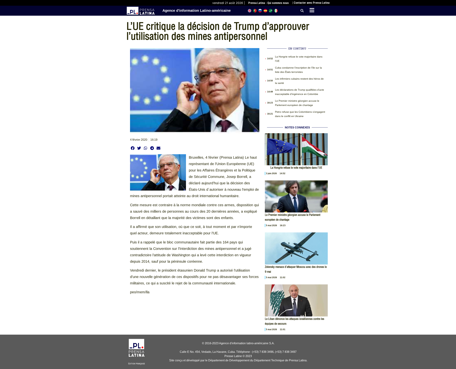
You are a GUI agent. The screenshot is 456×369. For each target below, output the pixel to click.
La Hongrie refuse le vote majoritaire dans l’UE (296, 167)
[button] (302, 11)
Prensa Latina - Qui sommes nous (268, 3)
